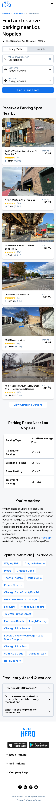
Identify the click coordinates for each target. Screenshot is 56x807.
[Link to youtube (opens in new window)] (36, 788)
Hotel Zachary (12, 660)
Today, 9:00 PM (17, 81)
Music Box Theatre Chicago (20, 599)
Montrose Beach (14, 621)
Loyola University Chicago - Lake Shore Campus (23, 637)
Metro (7, 570)
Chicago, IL (7, 13)
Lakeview (9, 606)
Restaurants (19, 13)
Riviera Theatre (13, 585)
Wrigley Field (11, 563)
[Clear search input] (50, 59)
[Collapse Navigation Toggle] (52, 4)
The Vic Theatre (13, 577)
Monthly (41, 49)
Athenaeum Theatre (32, 606)
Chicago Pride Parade (17, 628)
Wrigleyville (35, 577)
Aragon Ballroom (35, 563)
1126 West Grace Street (17, 613)
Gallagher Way (37, 653)
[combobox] (28, 59)
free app (45, 537)
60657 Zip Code (13, 653)
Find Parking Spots (28, 90)
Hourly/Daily (15, 49)
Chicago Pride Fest (15, 646)
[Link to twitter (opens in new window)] (31, 788)
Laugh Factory (38, 621)
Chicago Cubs (25, 570)
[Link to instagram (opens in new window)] (25, 788)
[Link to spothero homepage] (28, 732)
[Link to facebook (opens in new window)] (20, 788)
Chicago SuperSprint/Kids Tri (21, 592)
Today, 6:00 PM (17, 70)
